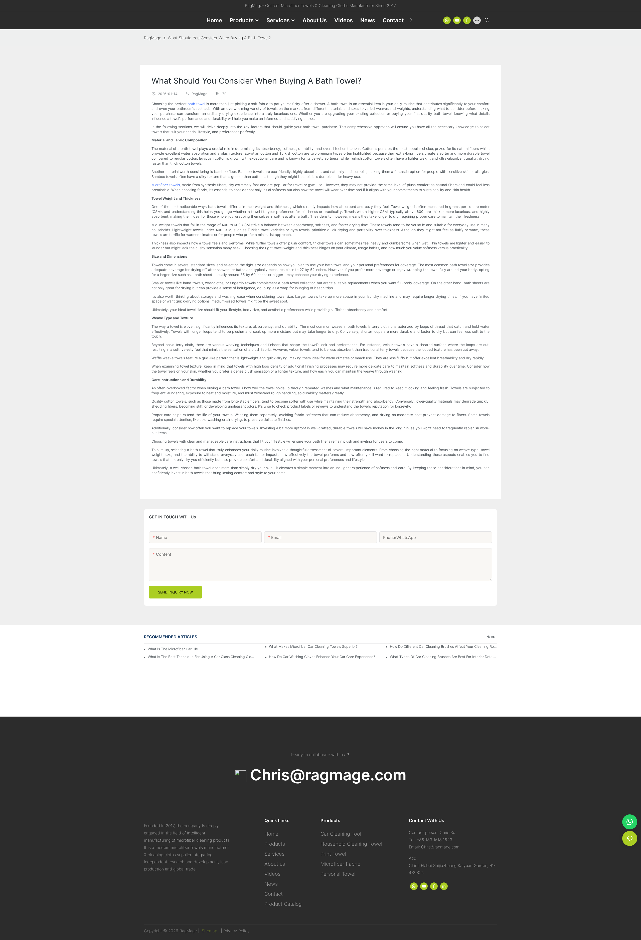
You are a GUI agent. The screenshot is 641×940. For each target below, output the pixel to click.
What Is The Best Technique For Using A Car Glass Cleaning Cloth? (201, 657)
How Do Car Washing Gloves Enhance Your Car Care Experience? (322, 657)
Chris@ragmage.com (326, 774)
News (491, 637)
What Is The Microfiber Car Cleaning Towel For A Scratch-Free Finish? (175, 649)
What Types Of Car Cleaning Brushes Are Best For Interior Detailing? (443, 657)
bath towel (196, 104)
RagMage (152, 37)
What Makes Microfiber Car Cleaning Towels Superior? (313, 646)
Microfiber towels (165, 185)
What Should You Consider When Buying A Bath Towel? (219, 37)
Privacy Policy (236, 930)
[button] (411, 20)
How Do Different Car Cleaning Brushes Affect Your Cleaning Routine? (443, 646)
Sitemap (209, 930)
